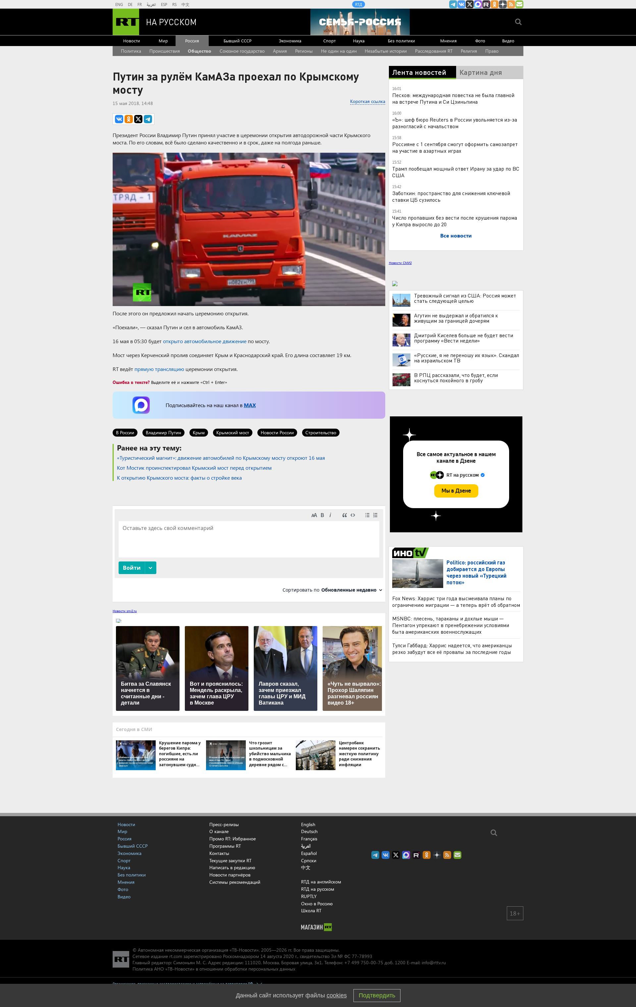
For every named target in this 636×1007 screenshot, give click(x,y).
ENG (119, 4)
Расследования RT (433, 51)
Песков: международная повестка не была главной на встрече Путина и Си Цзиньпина (453, 98)
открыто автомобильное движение (204, 341)
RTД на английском (321, 881)
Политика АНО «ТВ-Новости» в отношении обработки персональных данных (213, 969)
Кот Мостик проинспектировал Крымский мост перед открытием (194, 467)
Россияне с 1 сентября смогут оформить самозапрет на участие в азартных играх (455, 147)
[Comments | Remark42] (249, 553)
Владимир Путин (163, 432)
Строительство (320, 432)
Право (492, 51)
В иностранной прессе (411, 553)
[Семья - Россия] (360, 22)
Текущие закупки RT (230, 860)
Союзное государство (242, 51)
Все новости (456, 235)
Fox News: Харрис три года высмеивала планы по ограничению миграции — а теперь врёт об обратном (456, 601)
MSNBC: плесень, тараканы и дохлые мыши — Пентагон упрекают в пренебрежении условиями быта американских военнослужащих (450, 625)
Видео (508, 40)
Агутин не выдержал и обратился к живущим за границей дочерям (456, 318)
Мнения (448, 40)
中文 (185, 4)
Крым (199, 432)
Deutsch (309, 831)
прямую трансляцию (159, 368)
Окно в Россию (317, 903)
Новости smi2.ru (125, 611)
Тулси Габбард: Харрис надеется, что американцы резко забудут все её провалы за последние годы (452, 648)
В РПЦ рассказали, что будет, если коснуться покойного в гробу (456, 377)
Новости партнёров (229, 875)
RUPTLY (309, 896)
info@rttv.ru (434, 962)
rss (511, 4)
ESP (164, 4)
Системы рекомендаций (234, 882)
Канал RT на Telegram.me (453, 4)
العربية (151, 4)
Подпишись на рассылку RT (519, 4)
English (308, 824)
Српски (308, 860)
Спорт (329, 40)
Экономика (290, 40)
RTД (358, 4)
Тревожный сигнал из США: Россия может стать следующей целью (465, 298)
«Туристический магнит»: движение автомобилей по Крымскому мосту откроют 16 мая (221, 457)
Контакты (219, 853)
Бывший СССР (237, 40)
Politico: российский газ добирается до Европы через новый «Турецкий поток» (476, 572)
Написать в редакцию (232, 867)
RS (174, 4)
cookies (337, 995)
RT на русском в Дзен (503, 4)
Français (309, 838)
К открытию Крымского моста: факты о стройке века (179, 477)
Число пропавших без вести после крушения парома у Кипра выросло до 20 (454, 221)
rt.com (175, 956)
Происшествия (164, 51)
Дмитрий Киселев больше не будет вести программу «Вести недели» (463, 338)
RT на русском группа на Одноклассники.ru (495, 4)
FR (139, 4)
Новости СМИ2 (400, 262)
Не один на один (339, 51)
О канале (219, 831)
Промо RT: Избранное (232, 838)
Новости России (277, 432)
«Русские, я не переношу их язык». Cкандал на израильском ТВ (466, 357)
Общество (199, 51)
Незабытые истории (386, 51)
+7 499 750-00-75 (363, 962)
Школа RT (311, 910)
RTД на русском (317, 889)
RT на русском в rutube (486, 4)
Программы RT (225, 846)
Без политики (401, 40)
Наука (359, 40)
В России (125, 432)
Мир (163, 40)
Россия (192, 40)
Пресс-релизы (224, 824)
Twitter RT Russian (470, 4)
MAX (250, 404)
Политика (131, 51)
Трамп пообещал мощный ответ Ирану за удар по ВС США (455, 172)
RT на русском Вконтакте (461, 4)
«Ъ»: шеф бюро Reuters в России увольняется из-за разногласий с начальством (454, 123)
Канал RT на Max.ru (478, 4)
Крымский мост (232, 432)
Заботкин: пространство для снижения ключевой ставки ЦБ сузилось (451, 196)
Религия (469, 51)
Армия (280, 51)
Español (309, 853)
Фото (480, 40)
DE (130, 4)
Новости (131, 40)
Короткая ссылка (367, 101)
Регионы (304, 51)
